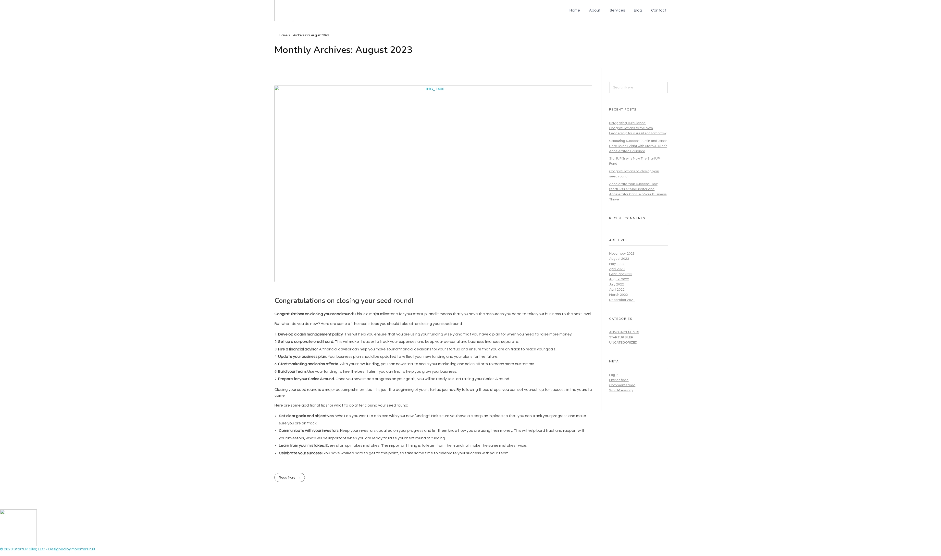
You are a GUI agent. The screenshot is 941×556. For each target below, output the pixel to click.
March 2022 (618, 295)
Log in (614, 375)
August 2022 (619, 279)
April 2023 (617, 269)
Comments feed (622, 385)
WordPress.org (621, 390)
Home (283, 35)
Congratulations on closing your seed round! (344, 300)
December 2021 (622, 300)
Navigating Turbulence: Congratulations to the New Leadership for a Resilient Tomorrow (637, 128)
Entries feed (619, 380)
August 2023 (619, 258)
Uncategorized (623, 342)
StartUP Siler (621, 337)
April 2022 (617, 289)
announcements (624, 332)
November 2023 (622, 253)
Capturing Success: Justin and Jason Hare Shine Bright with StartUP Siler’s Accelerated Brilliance (638, 146)
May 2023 (616, 264)
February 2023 (620, 274)
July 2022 (616, 284)
